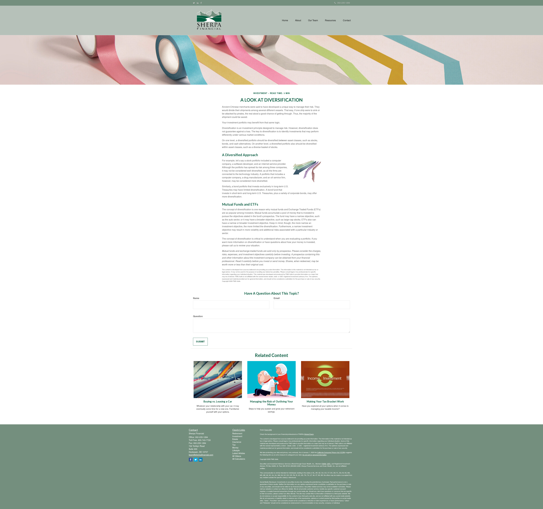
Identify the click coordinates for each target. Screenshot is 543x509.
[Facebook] (201, 2)
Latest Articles (238, 453)
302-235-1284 (343, 2)
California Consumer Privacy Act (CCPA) (331, 452)
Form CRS (268, 430)
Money (235, 447)
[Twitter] (194, 2)
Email (277, 298)
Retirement (237, 433)
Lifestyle (236, 450)
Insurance (236, 441)
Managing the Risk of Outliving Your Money (271, 403)
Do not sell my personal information (314, 455)
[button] (298, 20)
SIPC (329, 464)
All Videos (236, 456)
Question (198, 316)
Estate (235, 439)
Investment (237, 436)
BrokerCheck (309, 434)
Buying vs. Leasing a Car (217, 401)
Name (196, 298)
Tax (234, 444)
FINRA (324, 464)
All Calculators (238, 458)
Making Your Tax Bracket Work (325, 401)
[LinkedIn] (198, 2)
